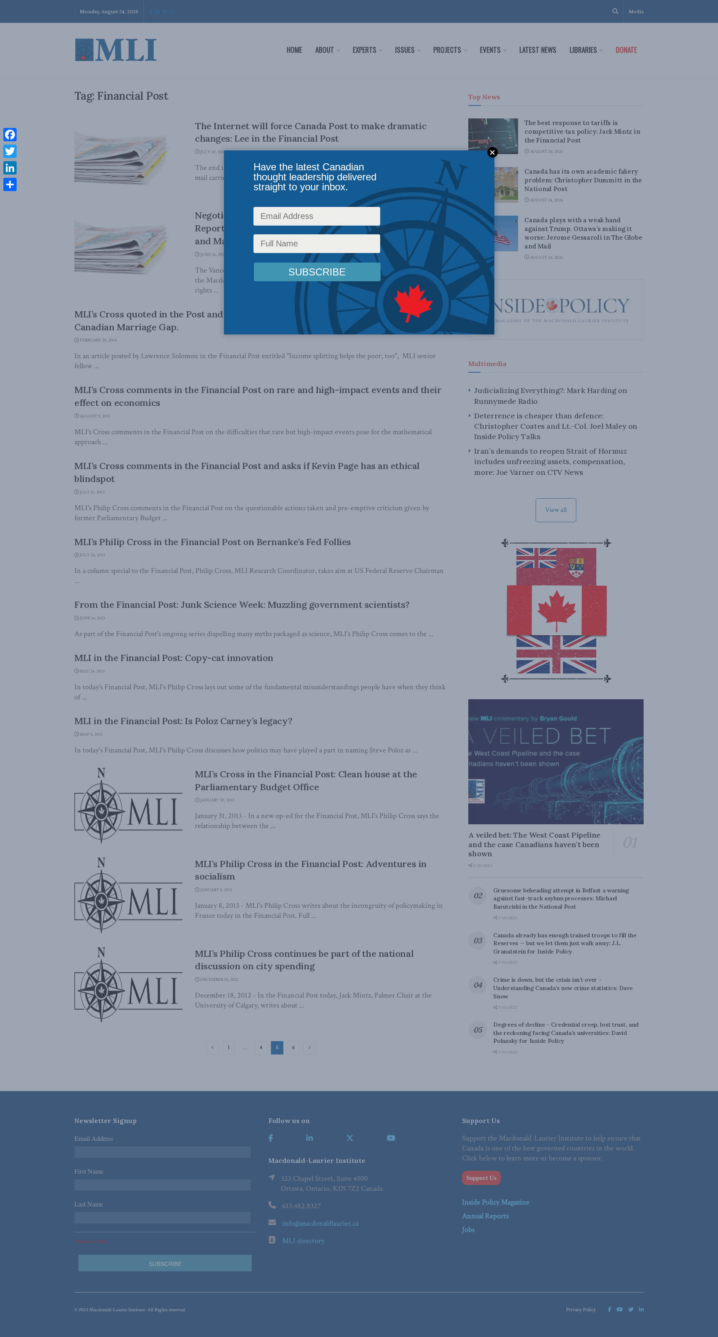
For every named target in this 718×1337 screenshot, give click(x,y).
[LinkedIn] (10, 168)
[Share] (10, 184)
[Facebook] (10, 134)
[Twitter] (10, 151)
